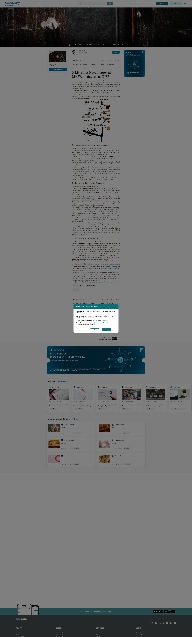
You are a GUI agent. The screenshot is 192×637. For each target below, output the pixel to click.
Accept (106, 330)
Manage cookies (83, 330)
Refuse (95, 330)
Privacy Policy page (103, 320)
